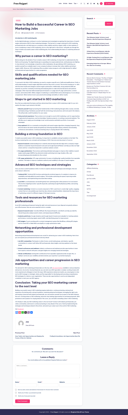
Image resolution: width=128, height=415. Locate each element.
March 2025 (90, 140)
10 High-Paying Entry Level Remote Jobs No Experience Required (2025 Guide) (100, 58)
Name (17, 382)
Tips (88, 192)
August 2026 (91, 120)
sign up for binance (92, 90)
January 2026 (91, 126)
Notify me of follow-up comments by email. (29, 392)
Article (18, 20)
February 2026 (91, 123)
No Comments (41, 32)
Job (27, 322)
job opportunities (57, 268)
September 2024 (92, 154)
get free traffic (91, 178)
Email (40, 382)
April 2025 (90, 137)
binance (89, 86)
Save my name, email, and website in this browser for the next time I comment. (38, 389)
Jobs (88, 182)
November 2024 (92, 151)
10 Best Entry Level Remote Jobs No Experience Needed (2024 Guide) (98, 52)
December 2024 (92, 147)
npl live (89, 189)
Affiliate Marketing (92, 168)
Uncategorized (91, 195)
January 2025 (91, 144)
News (88, 185)
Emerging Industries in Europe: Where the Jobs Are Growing (99, 64)
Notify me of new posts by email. (26, 396)
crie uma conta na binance (95, 105)
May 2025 (90, 133)
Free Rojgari (20, 3)
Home (14, 9)
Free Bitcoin (90, 175)
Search (90, 18)
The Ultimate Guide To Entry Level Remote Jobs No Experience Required (99, 38)
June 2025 (90, 130)
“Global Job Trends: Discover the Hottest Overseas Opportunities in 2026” (99, 81)
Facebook (21, 309)
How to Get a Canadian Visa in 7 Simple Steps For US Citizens (98, 92)
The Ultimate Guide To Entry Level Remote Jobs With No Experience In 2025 (98, 45)
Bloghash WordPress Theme (80, 412)
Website (62, 382)
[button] (109, 3)
